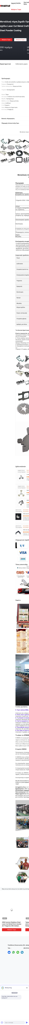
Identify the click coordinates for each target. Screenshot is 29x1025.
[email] (9, 952)
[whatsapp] (13, 952)
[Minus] (27, 988)
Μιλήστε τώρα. (6, 39)
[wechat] (17, 952)
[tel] (26, 952)
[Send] (27, 1022)
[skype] (22, 952)
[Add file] (2, 1022)
